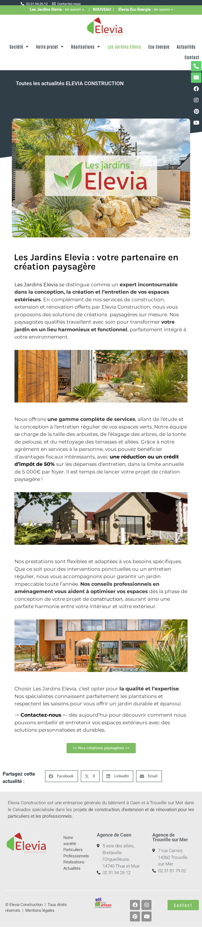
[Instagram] (196, 100)
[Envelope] (196, 77)
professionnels (57, 816)
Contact (192, 57)
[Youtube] (196, 123)
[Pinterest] (196, 111)
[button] (19, 376)
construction (106, 599)
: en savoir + (59, 9)
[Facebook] (196, 89)
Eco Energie (158, 46)
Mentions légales (39, 910)
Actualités (186, 46)
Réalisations (83, 46)
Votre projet (47, 46)
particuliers (19, 816)
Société (16, 46)
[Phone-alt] (196, 66)
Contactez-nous (41, 715)
